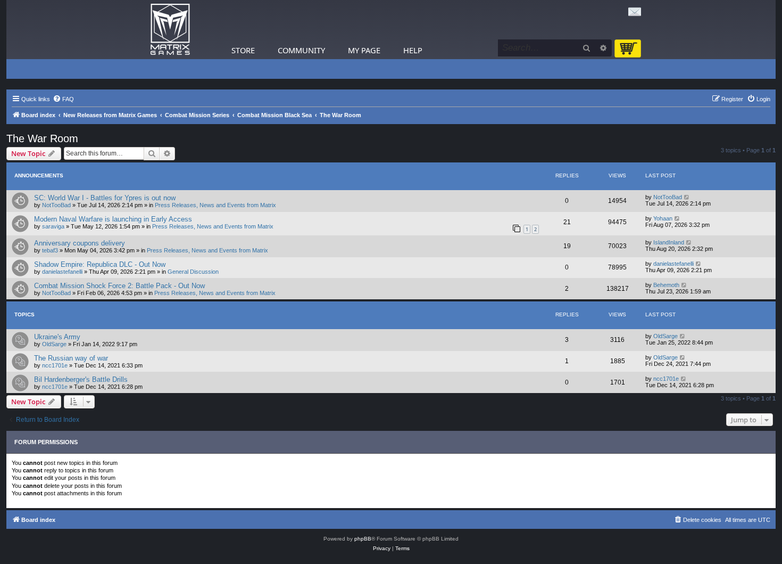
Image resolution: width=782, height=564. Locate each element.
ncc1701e (55, 365)
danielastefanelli (62, 271)
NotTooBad (56, 205)
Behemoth (666, 285)
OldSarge (54, 344)
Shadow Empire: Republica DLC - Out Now (99, 264)
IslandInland (668, 242)
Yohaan (662, 218)
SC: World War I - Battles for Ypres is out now (105, 198)
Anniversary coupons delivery (79, 243)
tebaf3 (50, 250)
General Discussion (193, 271)
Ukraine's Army (57, 337)
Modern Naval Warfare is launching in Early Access (113, 219)
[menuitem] (63, 99)
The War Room (42, 138)
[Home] (170, 29)
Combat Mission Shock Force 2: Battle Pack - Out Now (119, 286)
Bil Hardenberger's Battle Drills (81, 379)
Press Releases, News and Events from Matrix (215, 205)
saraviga (53, 226)
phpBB (362, 539)
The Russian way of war (71, 358)
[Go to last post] (687, 197)
